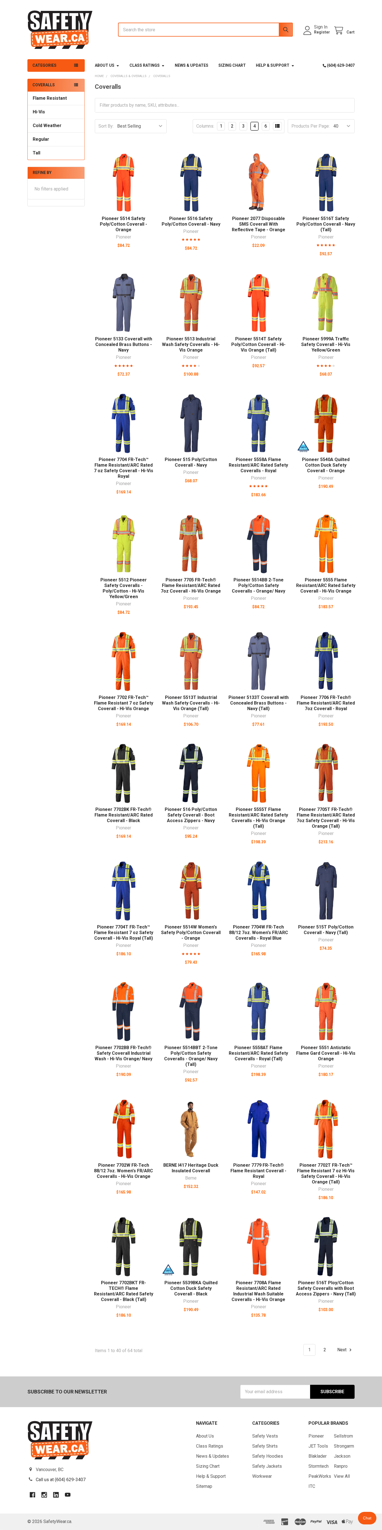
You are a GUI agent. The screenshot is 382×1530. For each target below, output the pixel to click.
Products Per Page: (310, 126)
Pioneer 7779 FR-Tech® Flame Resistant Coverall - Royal (258, 1171)
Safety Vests (265, 1436)
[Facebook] (32, 1495)
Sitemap (204, 1486)
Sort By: (106, 126)
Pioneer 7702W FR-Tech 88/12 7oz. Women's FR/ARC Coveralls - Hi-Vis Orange (123, 1171)
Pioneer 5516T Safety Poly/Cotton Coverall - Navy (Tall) (325, 224)
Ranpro (341, 1466)
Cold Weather (47, 125)
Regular (41, 139)
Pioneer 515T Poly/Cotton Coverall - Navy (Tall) (325, 929)
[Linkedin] (56, 1495)
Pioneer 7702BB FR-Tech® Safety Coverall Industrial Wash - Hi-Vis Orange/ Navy (123, 1053)
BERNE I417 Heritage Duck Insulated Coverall (190, 1168)
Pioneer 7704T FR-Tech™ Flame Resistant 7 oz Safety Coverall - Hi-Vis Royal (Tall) (123, 932)
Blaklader (317, 1456)
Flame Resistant (50, 98)
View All (342, 1476)
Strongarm (344, 1446)
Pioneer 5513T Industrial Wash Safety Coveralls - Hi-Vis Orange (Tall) (191, 703)
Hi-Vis (39, 111)
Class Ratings (144, 65)
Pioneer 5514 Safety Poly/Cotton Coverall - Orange (123, 224)
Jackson (342, 1456)
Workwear (262, 1476)
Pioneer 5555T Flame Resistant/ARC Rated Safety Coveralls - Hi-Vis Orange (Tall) (258, 818)
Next (342, 1349)
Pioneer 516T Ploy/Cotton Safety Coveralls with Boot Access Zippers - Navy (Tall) (326, 1288)
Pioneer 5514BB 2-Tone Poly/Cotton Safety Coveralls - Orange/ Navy (258, 585)
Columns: (205, 126)
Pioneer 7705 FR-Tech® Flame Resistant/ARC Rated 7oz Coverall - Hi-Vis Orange (191, 585)
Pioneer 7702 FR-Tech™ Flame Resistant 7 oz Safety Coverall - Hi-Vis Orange (123, 703)
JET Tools (318, 1446)
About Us (104, 65)
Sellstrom (343, 1436)
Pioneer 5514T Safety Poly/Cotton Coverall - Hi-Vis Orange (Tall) (258, 344)
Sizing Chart (232, 65)
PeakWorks (319, 1476)
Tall (36, 153)
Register (322, 32)
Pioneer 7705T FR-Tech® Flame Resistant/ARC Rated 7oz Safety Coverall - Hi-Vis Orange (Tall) (326, 818)
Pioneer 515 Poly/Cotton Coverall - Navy (191, 462)
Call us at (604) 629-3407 (61, 1479)
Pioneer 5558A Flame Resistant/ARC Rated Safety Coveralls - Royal (258, 465)
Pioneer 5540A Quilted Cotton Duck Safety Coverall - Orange (326, 465)
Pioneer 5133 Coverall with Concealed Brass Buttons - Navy (123, 344)
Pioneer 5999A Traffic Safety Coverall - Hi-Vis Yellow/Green (325, 344)
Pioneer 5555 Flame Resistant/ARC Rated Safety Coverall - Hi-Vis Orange (325, 585)
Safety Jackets (267, 1466)
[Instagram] (44, 1495)
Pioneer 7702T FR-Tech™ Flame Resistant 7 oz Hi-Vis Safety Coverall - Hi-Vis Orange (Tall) (326, 1174)
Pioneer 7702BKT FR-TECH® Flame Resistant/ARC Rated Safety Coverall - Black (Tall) (123, 1291)
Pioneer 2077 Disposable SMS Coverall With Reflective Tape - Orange (258, 224)
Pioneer (316, 1436)
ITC (311, 1486)
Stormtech (318, 1466)
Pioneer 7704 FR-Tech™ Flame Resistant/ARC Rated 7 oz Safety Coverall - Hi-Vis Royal (123, 468)
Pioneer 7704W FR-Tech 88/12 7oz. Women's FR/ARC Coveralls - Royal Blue (258, 932)
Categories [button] (44, 65)
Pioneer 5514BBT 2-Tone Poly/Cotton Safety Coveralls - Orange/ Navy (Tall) (191, 1056)
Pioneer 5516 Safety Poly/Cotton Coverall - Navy (191, 221)
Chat (367, 1518)
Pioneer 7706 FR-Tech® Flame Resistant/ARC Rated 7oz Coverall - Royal (326, 703)
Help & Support (272, 65)
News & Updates (191, 65)
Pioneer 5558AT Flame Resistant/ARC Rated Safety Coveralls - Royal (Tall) (258, 1053)
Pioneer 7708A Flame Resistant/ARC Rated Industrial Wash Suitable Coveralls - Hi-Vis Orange (258, 1291)
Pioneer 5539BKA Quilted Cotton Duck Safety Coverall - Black (191, 1288)
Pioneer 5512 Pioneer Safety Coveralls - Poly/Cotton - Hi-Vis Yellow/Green (123, 588)
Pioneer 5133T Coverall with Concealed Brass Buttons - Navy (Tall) (258, 703)
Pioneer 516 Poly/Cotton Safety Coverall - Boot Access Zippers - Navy (191, 815)
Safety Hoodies (267, 1456)
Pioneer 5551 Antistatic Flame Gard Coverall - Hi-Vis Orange (325, 1053)
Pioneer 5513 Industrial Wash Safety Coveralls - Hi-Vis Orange (191, 344)
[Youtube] (68, 1495)
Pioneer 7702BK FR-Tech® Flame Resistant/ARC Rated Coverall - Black (124, 815)
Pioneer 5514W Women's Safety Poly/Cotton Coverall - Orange (191, 932)
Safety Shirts (265, 1446)
